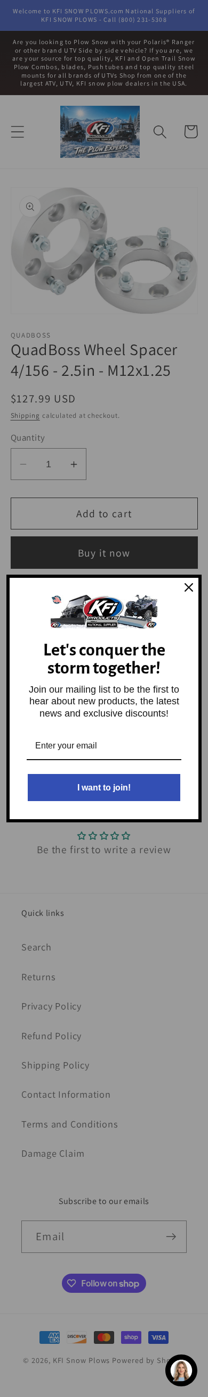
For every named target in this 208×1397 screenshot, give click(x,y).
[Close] (189, 587)
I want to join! (104, 787)
